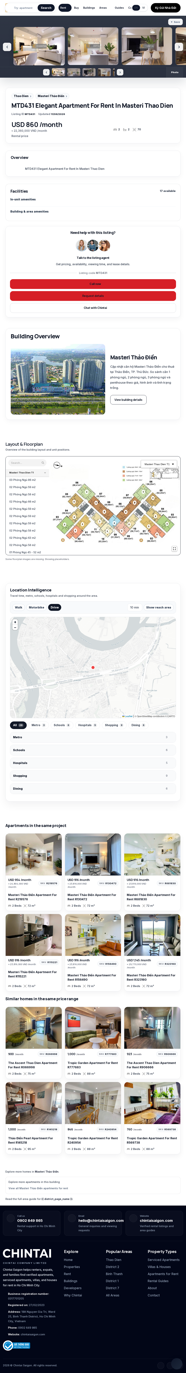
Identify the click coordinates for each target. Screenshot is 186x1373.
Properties (72, 1267)
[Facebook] (160, 1365)
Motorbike (36, 607)
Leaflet (128, 716)
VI (143, 7)
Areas (103, 7)
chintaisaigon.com (156, 1220)
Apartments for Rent (163, 1274)
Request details (93, 296)
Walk (18, 607)
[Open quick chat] (176, 1363)
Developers (73, 1288)
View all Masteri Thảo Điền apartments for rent (38, 1188)
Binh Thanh (114, 1274)
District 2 (112, 1267)
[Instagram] (170, 1365)
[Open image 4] (104, 72)
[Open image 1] (58, 72)
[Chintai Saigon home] (27, 1253)
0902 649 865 (30, 1220)
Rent (63, 7)
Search (46, 8)
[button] (15, 622)
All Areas (112, 1295)
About (152, 1288)
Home (68, 1260)
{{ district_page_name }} (56, 1198)
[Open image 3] (89, 72)
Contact (154, 1295)
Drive (55, 607)
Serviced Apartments (164, 1260)
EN (136, 7)
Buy (76, 7)
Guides (119, 7)
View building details (128, 400)
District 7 (112, 1288)
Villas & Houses (159, 1267)
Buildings (89, 7)
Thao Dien (21, 96)
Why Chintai (73, 1295)
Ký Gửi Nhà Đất (165, 8)
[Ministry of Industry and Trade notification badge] (30, 1345)
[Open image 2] (73, 72)
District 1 (112, 1281)
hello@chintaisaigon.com (101, 1220)
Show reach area (158, 607)
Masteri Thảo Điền (51, 96)
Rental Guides (158, 1281)
